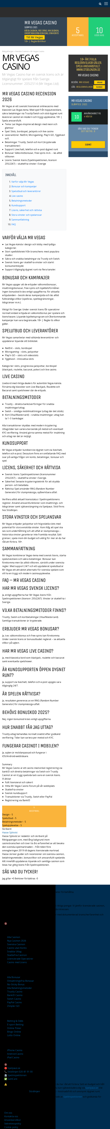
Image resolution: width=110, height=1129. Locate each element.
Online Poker (14, 1028)
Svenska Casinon (22, 51)
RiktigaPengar (7, 51)
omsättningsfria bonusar (36, 33)
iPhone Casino (14, 1050)
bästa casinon (30, 30)
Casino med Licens (17, 962)
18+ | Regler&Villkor (35, 41)
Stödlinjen (34, 1091)
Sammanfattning (20, 219)
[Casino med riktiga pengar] (10, 4)
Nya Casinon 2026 (16, 940)
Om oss (8, 1112)
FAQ (13, 224)
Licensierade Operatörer (20, 958)
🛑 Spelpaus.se (12, 1068)
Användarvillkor (12, 1120)
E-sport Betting (15, 1024)
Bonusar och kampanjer (24, 186)
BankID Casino (14, 995)
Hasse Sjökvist (9, 832)
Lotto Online (13, 1035)
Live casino (17, 195)
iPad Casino (13, 1057)
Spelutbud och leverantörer (26, 191)
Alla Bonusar (13, 977)
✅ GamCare (10, 1078)
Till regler (99, 87)
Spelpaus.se (91, 1087)
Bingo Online (14, 1031)
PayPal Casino (14, 1002)
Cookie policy (11, 1127)
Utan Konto (54, 33)
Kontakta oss (11, 1116)
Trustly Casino (14, 991)
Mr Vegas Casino (81, 101)
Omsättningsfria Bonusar (20, 980)
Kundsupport (18, 205)
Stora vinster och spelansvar (26, 214)
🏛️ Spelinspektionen (15, 1075)
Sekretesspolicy (12, 1123)
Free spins (42, 30)
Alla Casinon (13, 937)
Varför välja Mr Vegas (22, 181)
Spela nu (99, 82)
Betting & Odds (15, 1020)
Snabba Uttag (14, 951)
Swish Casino (14, 998)
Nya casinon (53, 30)
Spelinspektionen (72, 1096)
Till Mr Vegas (34, 37)
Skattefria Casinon (17, 955)
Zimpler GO (13, 1006)
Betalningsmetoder (21, 200)
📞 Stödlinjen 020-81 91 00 (18, 1071)
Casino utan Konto (17, 947)
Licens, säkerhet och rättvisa (26, 210)
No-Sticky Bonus (16, 984)
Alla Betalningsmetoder (19, 988)
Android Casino (15, 1053)
